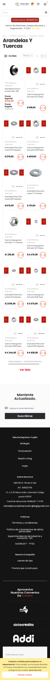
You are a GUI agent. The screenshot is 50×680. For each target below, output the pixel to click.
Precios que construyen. (25, 568)
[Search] (46, 12)
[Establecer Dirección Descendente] (37, 56)
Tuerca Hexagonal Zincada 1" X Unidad (14, 221)
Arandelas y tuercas (11, 84)
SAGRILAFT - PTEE (25, 544)
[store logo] (24, 4)
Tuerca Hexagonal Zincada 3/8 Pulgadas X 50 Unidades (14, 320)
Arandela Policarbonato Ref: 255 (14, 70)
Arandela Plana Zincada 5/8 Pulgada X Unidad (14, 172)
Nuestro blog (25, 458)
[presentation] (28, 70)
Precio (26, 55)
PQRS (25, 466)
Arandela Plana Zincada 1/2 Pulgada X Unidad (14, 123)
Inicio (4, 36)
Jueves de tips (25, 560)
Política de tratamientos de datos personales (25, 530)
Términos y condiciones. (25, 523)
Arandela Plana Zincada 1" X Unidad (36, 172)
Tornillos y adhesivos (18, 36)
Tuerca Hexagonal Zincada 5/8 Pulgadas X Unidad (36, 123)
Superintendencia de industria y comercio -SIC (25, 537)
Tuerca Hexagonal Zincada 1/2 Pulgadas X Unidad (36, 70)
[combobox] (25, 12)
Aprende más (35, 670)
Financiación (25, 451)
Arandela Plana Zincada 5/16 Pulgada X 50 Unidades (36, 320)
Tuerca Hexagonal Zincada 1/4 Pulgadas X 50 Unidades (36, 221)
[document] (25, 669)
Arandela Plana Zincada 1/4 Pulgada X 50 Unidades (14, 270)
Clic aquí (36, 28)
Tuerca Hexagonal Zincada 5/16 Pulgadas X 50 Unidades (36, 270)
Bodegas (25, 443)
